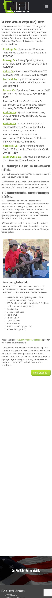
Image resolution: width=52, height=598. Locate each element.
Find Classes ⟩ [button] (40, 372)
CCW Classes (11, 595)
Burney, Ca (9, 60)
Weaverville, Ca (12, 156)
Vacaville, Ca (10, 145)
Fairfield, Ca (10, 79)
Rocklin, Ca (9, 112)
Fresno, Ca (9, 90)
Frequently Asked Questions (28, 339)
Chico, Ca (8, 71)
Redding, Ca (10, 49)
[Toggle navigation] (46, 6)
